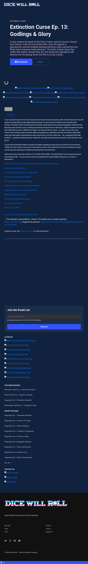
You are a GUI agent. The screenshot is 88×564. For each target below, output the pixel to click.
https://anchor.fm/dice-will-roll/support (56, 222)
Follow (40, 62)
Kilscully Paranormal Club (13, 203)
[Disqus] (44, 270)
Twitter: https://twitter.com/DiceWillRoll (18, 181)
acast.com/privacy (26, 231)
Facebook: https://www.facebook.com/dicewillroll (22, 186)
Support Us (49, 532)
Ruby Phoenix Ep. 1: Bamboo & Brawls (18, 395)
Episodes (7, 525)
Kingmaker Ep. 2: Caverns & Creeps (17, 420)
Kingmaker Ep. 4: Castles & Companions (19, 431)
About (6, 529)
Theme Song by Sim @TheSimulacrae (17, 199)
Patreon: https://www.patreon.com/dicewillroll (20, 172)
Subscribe (44, 327)
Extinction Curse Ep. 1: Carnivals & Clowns (19, 389)
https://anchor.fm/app (13, 222)
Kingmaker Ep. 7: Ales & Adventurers (17, 447)
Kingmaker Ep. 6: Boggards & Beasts (17, 442)
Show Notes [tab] (11, 114)
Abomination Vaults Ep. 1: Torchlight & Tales (20, 405)
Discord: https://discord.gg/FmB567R (17, 177)
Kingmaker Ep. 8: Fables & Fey (15, 452)
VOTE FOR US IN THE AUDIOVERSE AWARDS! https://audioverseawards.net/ (31, 164)
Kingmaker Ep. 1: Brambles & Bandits (18, 400)
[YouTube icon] (19, 541)
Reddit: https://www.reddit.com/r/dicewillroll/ (20, 190)
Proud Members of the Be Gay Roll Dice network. (21, 215)
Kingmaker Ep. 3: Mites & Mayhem (17, 426)
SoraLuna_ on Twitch (11, 208)
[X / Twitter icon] (5, 541)
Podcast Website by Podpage (28, 552)
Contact (48, 529)
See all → (7, 463)
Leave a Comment (25, 114)
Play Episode (22, 62)
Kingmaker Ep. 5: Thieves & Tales (16, 436)
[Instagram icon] (10, 541)
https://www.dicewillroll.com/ (14, 168)
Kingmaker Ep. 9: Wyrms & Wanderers (18, 457)
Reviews (48, 525)
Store (6, 532)
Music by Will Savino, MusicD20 (15, 194)
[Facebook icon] (15, 541)
